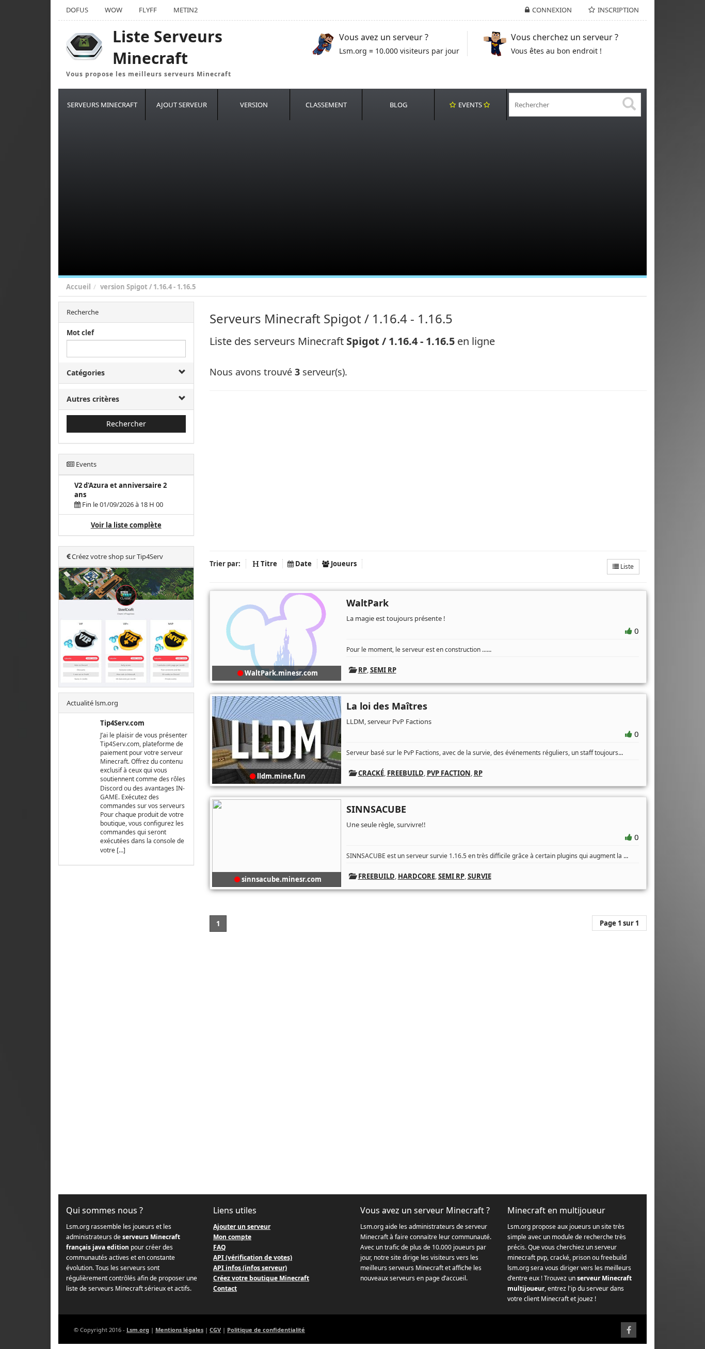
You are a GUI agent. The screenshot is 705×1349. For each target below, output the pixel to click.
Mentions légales (179, 1330)
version (112, 286)
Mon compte (232, 1236)
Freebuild (405, 773)
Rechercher (126, 424)
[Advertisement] (368, 198)
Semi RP (383, 669)
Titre (268, 563)
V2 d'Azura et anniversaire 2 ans (120, 490)
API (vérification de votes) (252, 1257)
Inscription (618, 9)
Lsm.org (137, 1330)
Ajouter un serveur (241, 1226)
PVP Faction (449, 773)
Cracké (371, 773)
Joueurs (343, 563)
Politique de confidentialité (266, 1330)
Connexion (552, 9)
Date (303, 563)
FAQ (219, 1247)
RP (362, 669)
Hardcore (416, 876)
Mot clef (80, 332)
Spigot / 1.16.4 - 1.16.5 (161, 286)
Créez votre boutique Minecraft (261, 1278)
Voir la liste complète (126, 525)
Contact (225, 1288)
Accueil (78, 286)
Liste (626, 566)
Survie (479, 876)
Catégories (86, 372)
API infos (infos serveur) (250, 1267)
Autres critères (93, 399)
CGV (215, 1330)
